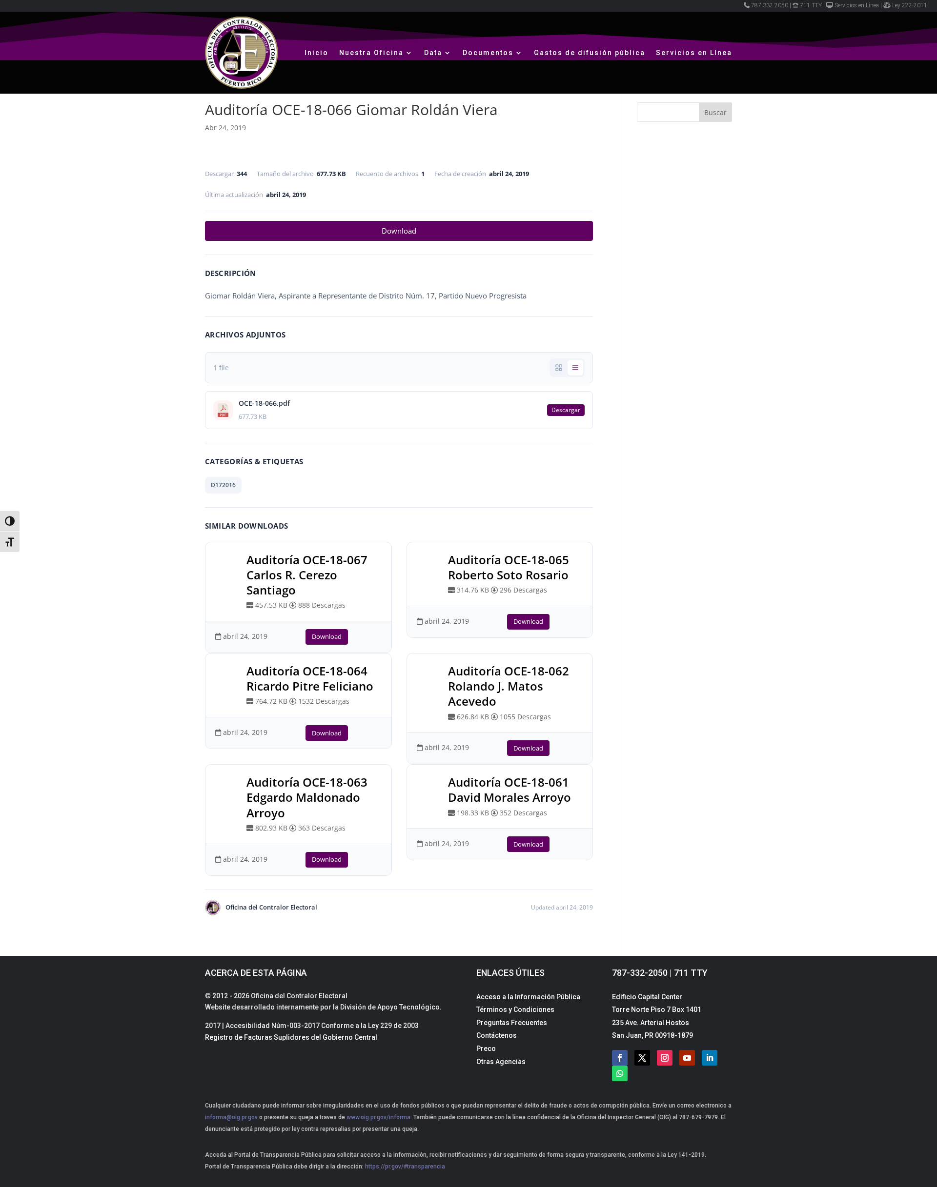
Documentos (488, 53)
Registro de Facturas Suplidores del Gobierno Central (291, 1037)
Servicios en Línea (857, 5)
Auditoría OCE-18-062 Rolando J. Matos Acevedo (508, 686)
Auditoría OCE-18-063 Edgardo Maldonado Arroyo (306, 797)
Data (433, 53)
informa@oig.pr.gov (231, 1117)
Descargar (565, 410)
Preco (486, 1048)
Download (399, 231)
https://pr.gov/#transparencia (405, 1166)
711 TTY (811, 5)
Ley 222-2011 (909, 5)
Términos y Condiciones (515, 1009)
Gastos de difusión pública (589, 53)
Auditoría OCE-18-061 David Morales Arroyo (509, 789)
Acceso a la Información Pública (528, 997)
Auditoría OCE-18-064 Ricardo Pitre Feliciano (309, 678)
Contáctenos (496, 1035)
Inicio (316, 53)
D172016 (223, 485)
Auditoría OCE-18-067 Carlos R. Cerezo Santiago (306, 575)
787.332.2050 (769, 5)
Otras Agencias (501, 1062)
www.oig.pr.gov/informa (377, 1117)
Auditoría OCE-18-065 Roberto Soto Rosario (508, 567)
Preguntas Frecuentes (511, 1023)
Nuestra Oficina (371, 53)
